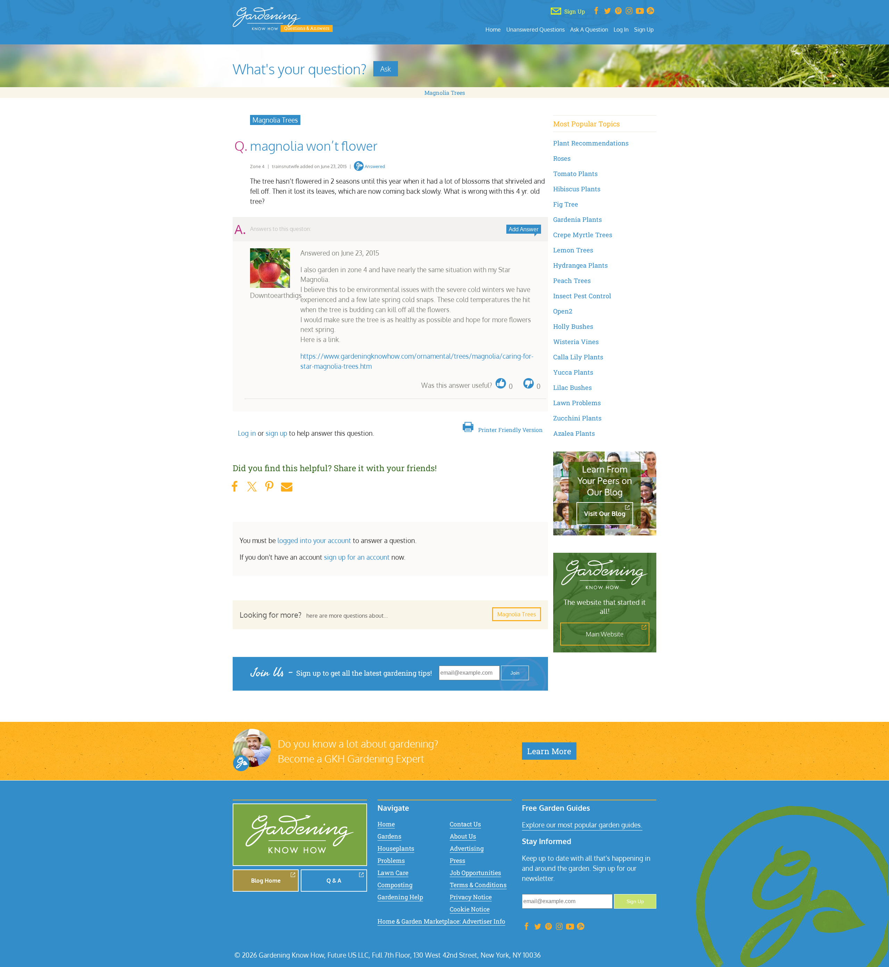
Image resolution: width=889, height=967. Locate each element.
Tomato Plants (575, 173)
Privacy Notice (471, 897)
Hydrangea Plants (580, 265)
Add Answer (524, 229)
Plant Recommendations (591, 143)
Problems (391, 861)
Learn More (549, 751)
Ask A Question (589, 29)
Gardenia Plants (577, 219)
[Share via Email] (286, 486)
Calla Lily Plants (578, 357)
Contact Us (465, 824)
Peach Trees (572, 280)
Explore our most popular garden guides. (582, 824)
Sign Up (644, 29)
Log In (621, 29)
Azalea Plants (574, 433)
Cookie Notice (470, 909)
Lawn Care (392, 873)
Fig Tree (565, 204)
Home (493, 29)
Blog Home (266, 880)
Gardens (389, 836)
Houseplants (395, 848)
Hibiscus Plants (576, 189)
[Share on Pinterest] (269, 486)
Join (515, 673)
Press (457, 861)
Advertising (467, 848)
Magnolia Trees (444, 92)
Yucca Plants (573, 372)
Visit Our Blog (604, 513)
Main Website (605, 634)
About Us (463, 836)
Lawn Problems (577, 403)
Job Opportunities (475, 873)
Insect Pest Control (582, 296)
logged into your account (314, 540)
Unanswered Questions (535, 29)
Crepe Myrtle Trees (582, 235)
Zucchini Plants (577, 418)
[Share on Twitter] (251, 486)
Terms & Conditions (478, 885)
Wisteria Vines (576, 341)
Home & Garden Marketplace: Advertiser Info (441, 921)
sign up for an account (357, 557)
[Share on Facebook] (234, 486)
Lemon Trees (573, 250)
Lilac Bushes (572, 387)
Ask (385, 68)
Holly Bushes (573, 326)
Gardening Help (400, 897)
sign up (276, 433)
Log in (247, 433)
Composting (395, 885)
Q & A (333, 880)
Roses (562, 158)
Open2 (562, 311)
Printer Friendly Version (510, 429)
